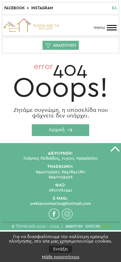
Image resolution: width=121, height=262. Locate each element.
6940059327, (48, 172)
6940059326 (61, 177)
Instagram (42, 8)
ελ (114, 8)
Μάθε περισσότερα (60, 257)
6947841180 (73, 172)
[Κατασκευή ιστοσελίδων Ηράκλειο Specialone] (87, 226)
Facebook (14, 8)
